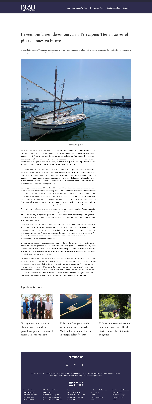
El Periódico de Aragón (50, 390)
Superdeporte (117, 397)
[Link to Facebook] (82, 365)
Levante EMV (95, 395)
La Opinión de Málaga (75, 397)
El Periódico (46, 392)
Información (71, 390)
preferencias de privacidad (92, 375)
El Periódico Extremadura (51, 397)
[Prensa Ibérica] (76, 384)
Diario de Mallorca (30, 395)
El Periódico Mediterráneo (52, 399)
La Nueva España (73, 392)
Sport (114, 399)
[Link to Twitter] (67, 365)
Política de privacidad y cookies (69, 375)
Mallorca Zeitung (96, 397)
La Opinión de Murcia (75, 399)
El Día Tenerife (28, 399)
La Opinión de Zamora (98, 390)
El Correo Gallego (118, 395)
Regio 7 (93, 399)
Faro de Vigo (117, 392)
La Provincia (94, 392)
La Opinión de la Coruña (76, 395)
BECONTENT (54, 373)
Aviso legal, (54, 375)
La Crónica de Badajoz (120, 390)
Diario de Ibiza (28, 397)
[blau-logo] (28, 7)
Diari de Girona (28, 392)
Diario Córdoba (29, 390)
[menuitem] (77, 7)
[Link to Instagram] (75, 365)
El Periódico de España (50, 395)
